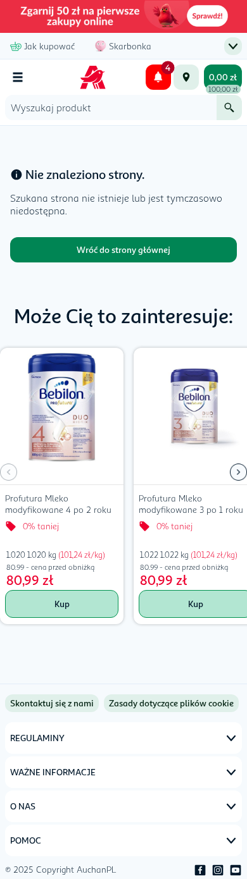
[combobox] (111, 107)
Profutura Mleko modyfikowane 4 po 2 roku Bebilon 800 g (58, 505)
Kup (62, 603)
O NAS (22, 806)
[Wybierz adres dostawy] (186, 77)
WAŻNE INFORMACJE (53, 771)
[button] (238, 472)
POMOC (25, 840)
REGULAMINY (37, 737)
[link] (171, 703)
